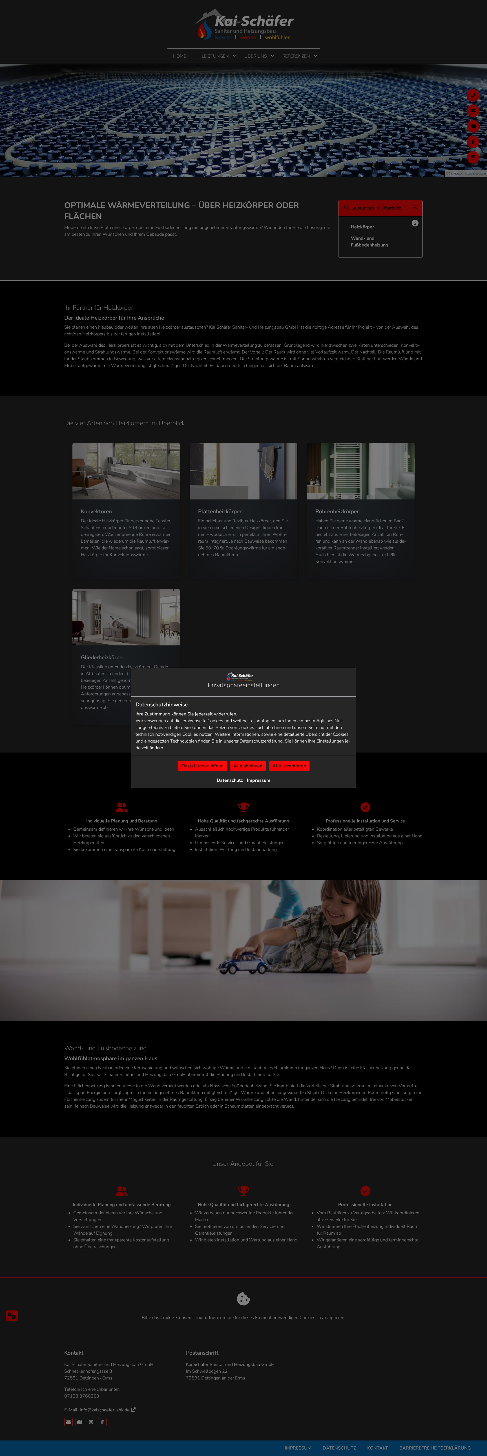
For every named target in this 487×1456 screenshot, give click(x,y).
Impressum (258, 780)
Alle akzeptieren (289, 766)
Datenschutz (230, 780)
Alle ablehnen (248, 766)
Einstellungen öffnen (202, 766)
